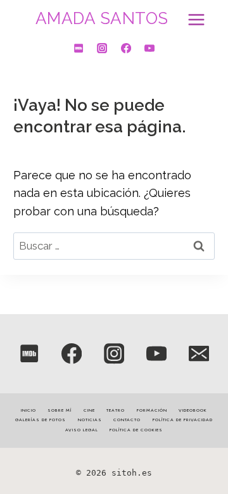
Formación (152, 410)
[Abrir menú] (194, 19)
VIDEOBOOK (193, 410)
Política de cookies (136, 430)
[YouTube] (149, 48)
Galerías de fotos (40, 420)
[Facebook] (125, 48)
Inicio (28, 410)
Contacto (127, 420)
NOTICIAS (90, 420)
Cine (89, 410)
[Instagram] (102, 48)
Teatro (115, 410)
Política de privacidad (183, 420)
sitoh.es (131, 473)
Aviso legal (81, 430)
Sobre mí (60, 410)
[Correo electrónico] (199, 353)
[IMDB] (78, 48)
